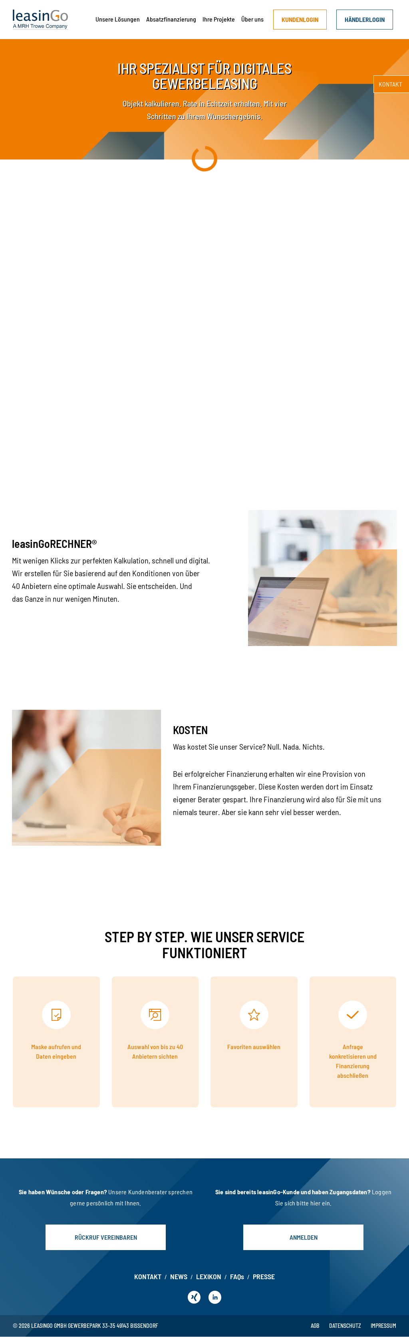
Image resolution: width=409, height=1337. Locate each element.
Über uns (252, 19)
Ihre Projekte (219, 19)
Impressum (383, 1325)
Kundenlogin (300, 19)
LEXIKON (208, 1276)
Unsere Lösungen (117, 19)
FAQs (237, 1276)
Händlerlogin (365, 19)
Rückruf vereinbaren (106, 1237)
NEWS (178, 1276)
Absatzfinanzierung (171, 19)
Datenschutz (345, 1325)
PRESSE (264, 1276)
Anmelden (304, 1237)
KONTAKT (147, 1276)
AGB (315, 1325)
